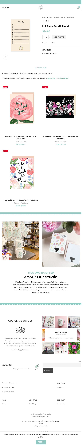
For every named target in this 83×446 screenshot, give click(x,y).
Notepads (70, 17)
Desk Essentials (59, 17)
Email (79, 361)
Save (6, 87)
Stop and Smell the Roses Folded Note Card (21, 200)
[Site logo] (40, 7)
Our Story (32, 404)
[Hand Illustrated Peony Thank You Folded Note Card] (21, 109)
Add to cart (59, 37)
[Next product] (49, 21)
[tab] (40, 67)
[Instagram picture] (48, 322)
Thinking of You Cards (21, 203)
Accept (40, 442)
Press (4, 404)
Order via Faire (9, 387)
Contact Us (61, 404)
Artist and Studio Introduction (58, 78)
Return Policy (47, 421)
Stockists (60, 387)
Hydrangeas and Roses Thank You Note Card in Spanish (60, 137)
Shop (50, 17)
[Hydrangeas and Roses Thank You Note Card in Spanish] (60, 109)
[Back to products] (46, 21)
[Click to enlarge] (5, 57)
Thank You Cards (20, 141)
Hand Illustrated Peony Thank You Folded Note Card (21, 137)
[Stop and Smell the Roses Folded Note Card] (21, 173)
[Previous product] (43, 21)
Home (44, 17)
